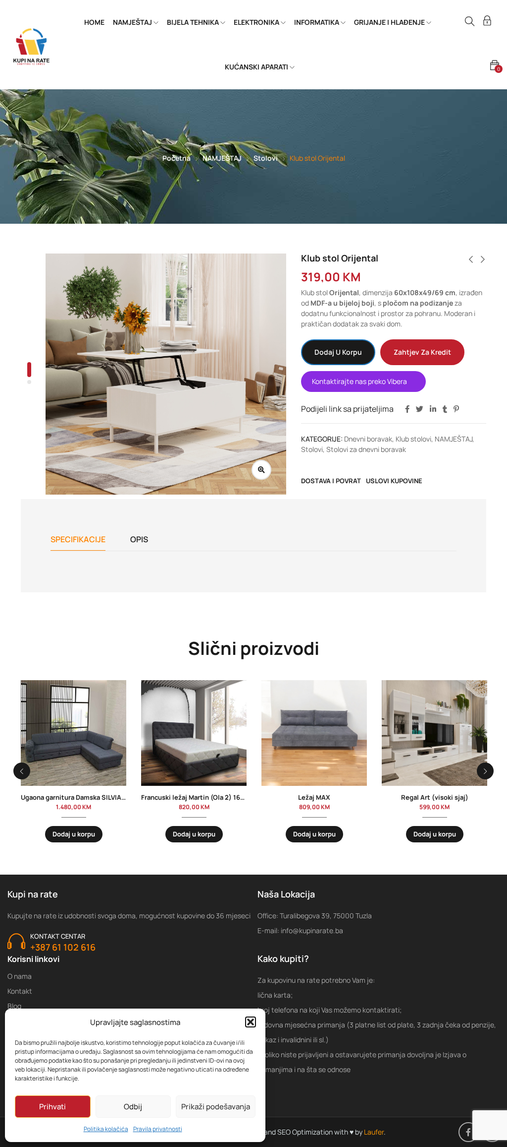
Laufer (374, 1132)
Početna (176, 158)
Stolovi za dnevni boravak (366, 449)
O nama (19, 976)
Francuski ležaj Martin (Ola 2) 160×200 (201, 797)
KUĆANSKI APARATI (257, 66)
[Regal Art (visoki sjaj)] (434, 733)
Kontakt (19, 991)
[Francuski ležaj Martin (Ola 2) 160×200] (194, 733)
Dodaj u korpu (338, 352)
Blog (14, 1006)
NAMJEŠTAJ (133, 22)
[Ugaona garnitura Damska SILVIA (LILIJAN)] (73, 733)
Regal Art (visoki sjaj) (434, 797)
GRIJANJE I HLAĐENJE (390, 22)
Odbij (133, 1106)
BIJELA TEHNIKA (193, 22)
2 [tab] (29, 382)
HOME (94, 22)
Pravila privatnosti (157, 1129)
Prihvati (52, 1106)
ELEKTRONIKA (257, 22)
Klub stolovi (413, 439)
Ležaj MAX (314, 797)
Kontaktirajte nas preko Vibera (359, 381)
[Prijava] (487, 22)
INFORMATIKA (317, 22)
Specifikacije (78, 539)
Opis (139, 539)
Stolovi (266, 158)
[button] (250, 1022)
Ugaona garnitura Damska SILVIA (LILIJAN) (86, 797)
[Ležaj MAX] (314, 733)
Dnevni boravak (368, 439)
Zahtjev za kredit (422, 352)
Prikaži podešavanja (215, 1106)
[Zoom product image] (261, 470)
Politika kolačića (106, 1129)
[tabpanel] (166, 374)
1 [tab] (29, 369)
